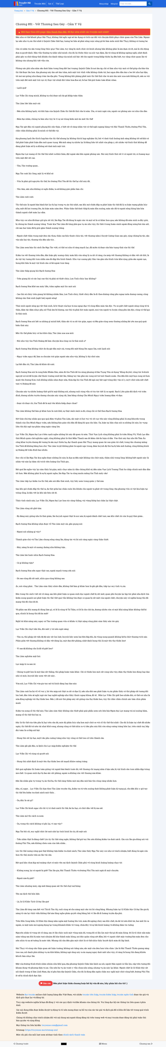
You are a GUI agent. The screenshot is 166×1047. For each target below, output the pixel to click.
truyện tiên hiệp (90, 994)
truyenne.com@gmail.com (55, 1025)
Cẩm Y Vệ (30, 10)
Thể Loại (60, 3)
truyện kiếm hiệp (107, 994)
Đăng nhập (103, 4)
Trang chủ (18, 10)
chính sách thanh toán (74, 1034)
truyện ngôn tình (125, 994)
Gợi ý (50, 3)
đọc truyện (30, 994)
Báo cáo (47, 983)
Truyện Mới (40, 3)
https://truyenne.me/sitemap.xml (41, 1030)
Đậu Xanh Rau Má (57, 31)
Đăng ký (114, 4)
